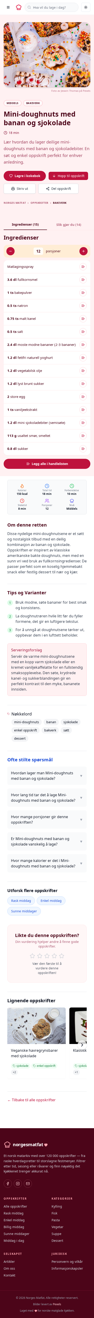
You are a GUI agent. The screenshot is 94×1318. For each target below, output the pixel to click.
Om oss (9, 1268)
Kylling (57, 1206)
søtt (66, 730)
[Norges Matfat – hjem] (19, 7)
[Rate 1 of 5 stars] (32, 956)
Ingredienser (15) (25, 224)
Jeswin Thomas (69, 90)
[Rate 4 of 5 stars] (54, 956)
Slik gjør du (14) (68, 224)
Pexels (86, 90)
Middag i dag (14, 1240)
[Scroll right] (82, 1044)
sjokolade (70, 722)
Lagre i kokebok (27, 176)
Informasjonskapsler (67, 1268)
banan (51, 722)
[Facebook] (8, 1184)
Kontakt (9, 1275)
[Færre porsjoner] (10, 251)
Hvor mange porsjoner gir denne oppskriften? (47, 819)
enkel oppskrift (25, 730)
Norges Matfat (15, 202)
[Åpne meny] (8, 7)
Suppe (56, 1234)
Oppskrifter (39, 202)
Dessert (57, 1240)
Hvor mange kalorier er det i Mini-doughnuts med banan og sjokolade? (47, 863)
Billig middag (14, 1227)
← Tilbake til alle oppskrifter (31, 1099)
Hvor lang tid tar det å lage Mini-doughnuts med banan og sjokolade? (47, 797)
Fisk (54, 1213)
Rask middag (21, 900)
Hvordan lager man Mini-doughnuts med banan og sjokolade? (47, 775)
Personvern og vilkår (67, 1261)
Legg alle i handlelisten (50, 464)
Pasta (56, 1220)
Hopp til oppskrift (71, 176)
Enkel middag (51, 900)
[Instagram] (18, 1184)
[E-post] (28, 1184)
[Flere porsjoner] (83, 251)
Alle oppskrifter (15, 1206)
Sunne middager (24, 911)
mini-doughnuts (26, 722)
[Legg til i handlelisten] (83, 266)
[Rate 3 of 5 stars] (47, 956)
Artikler (9, 1261)
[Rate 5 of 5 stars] (61, 956)
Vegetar (57, 1227)
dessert (20, 738)
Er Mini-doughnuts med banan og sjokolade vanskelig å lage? (47, 841)
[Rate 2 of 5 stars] (39, 956)
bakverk (50, 730)
